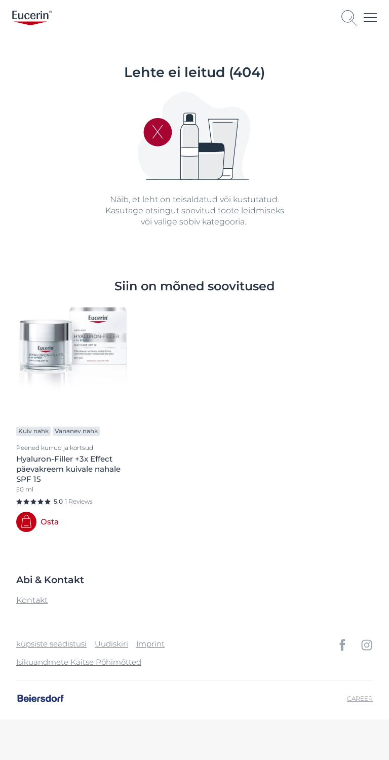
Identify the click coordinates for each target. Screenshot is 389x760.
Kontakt (32, 600)
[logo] (32, 18)
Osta (50, 521)
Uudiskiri (111, 644)
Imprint (150, 644)
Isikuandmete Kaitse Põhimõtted (78, 662)
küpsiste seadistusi (51, 644)
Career (360, 698)
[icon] (342, 645)
